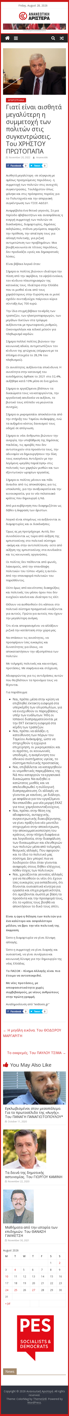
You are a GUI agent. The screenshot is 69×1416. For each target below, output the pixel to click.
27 (33, 1290)
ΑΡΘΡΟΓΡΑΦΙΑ (16, 100)
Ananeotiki (42, 157)
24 (6, 1290)
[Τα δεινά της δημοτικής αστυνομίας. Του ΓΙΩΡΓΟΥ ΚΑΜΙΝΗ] (24, 1132)
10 (6, 1276)
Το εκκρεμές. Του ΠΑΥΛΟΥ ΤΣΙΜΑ (36, 1052)
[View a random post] (62, 38)
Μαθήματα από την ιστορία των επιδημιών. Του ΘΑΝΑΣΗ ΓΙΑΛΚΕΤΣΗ (31, 1231)
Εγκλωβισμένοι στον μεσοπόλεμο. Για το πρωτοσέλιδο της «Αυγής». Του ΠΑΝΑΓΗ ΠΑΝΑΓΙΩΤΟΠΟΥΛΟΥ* (34, 1112)
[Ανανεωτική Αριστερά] (7, 38)
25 (15, 1290)
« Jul (7, 1303)
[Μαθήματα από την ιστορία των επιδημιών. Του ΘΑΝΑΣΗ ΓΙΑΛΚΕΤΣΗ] (18, 1192)
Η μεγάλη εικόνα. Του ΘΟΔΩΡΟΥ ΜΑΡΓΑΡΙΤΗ (32, 1033)
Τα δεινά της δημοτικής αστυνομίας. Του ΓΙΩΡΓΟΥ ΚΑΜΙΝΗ (33, 1174)
